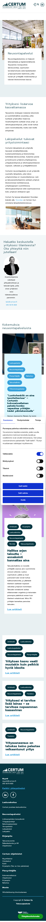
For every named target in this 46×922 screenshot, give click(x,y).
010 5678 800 (7, 783)
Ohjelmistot (7, 846)
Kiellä (23, 500)
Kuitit (4, 863)
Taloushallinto (14, 382)
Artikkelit (13, 526)
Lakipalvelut (7, 829)
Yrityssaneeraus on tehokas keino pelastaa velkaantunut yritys (22, 746)
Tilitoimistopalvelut (16, 389)
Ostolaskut (6, 861)
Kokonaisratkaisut (9, 875)
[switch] (40, 461)
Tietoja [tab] (38, 420)
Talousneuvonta (8, 841)
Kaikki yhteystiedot (13, 788)
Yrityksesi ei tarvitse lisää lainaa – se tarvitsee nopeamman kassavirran (21, 705)
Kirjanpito (26, 526)
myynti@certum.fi (9, 781)
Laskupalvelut (14, 363)
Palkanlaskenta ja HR (10, 843)
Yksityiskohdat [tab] (23, 420)
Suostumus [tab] (8, 420)
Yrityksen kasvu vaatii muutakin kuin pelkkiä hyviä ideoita (22, 664)
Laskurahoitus (14, 532)
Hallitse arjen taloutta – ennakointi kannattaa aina (18, 555)
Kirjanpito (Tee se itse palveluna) (15, 866)
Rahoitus (29, 376)
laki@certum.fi (11, 302)
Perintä (12, 544)
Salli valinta (23, 493)
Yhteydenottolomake (30, 916)
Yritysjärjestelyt (8, 821)
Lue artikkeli (14, 609)
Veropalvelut (7, 826)
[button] (38, 4)
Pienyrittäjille (14, 376)
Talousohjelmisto (27, 544)
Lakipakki (6, 831)
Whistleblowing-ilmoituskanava (14, 892)
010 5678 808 (11, 305)
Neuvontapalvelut (16, 369)
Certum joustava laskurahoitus (14, 807)
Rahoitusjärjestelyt (9, 824)
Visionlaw (19, 200)
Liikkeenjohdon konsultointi (13, 819)
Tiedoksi (30, 694)
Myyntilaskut (7, 858)
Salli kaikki (23, 486)
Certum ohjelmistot (12, 854)
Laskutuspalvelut (14, 648)
